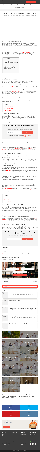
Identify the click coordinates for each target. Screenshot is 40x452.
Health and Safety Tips (11, 342)
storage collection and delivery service (29, 189)
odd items (22, 396)
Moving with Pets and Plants (29, 365)
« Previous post (5, 281)
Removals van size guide (6, 443)
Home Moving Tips (7, 4)
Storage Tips (21, 4)
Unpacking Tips (11, 388)
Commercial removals (24, 435)
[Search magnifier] (36, 286)
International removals (24, 437)
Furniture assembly (23, 442)
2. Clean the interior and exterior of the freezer (11, 62)
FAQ (12, 437)
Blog (3, 434)
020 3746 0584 (23, 136)
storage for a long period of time (25, 52)
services (3, 397)
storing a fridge (8, 170)
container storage (11, 394)
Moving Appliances (11, 357)
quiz (35, 396)
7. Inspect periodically (7, 68)
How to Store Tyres (7, 201)
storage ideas (7, 397)
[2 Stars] (3, 260)
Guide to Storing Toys (7, 110)
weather (12, 397)
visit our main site (26, 135)
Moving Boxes (28, 357)
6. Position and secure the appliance (9, 67)
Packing (29, 372)
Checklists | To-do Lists (29, 334)
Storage (22, 444)
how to (4, 396)
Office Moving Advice (20, 7)
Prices (12, 436)
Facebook (30, 444)
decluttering (17, 394)
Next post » (35, 281)
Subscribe (17, 2)
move (18, 396)
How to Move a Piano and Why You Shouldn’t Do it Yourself (20, 323)
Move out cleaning (23, 443)
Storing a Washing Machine (8, 106)
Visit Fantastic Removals (31, 2)
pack (27, 396)
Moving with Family (11, 365)
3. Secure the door (7, 63)
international (11, 396)
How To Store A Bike (7, 199)
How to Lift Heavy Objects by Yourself (16, 316)
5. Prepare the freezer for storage (9, 66)
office (26, 396)
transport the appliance (17, 148)
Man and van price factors (6, 442)
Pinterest (34, 444)
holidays (32, 394)
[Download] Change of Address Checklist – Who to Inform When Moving (22, 308)
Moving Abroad (34, 4)
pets (29, 396)
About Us (13, 435)
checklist (6, 394)
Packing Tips (14, 4)
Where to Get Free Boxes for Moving (16, 300)
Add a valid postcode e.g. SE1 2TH (12, 129)
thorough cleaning (13, 86)
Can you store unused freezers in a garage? (11, 69)
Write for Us (23, 2)
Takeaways (6, 72)
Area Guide (27, 4)
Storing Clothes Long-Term (9, 197)
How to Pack (11, 350)
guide (26, 394)
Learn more (7, 427)
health (29, 394)
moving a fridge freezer (7, 188)
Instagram (30, 446)
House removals (23, 434)
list (15, 396)
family (20, 394)
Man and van (22, 436)
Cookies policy (14, 442)
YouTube (35, 444)
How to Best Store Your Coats (9, 108)
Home (13, 2)
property (32, 396)
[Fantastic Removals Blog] (6, 2)
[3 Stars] (4, 260)
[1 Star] (2, 260)
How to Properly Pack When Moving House (17, 292)
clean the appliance (15, 91)
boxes (3, 394)
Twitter (32, 444)
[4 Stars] (5, 260)
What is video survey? (5, 444)
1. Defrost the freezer (7, 61)
